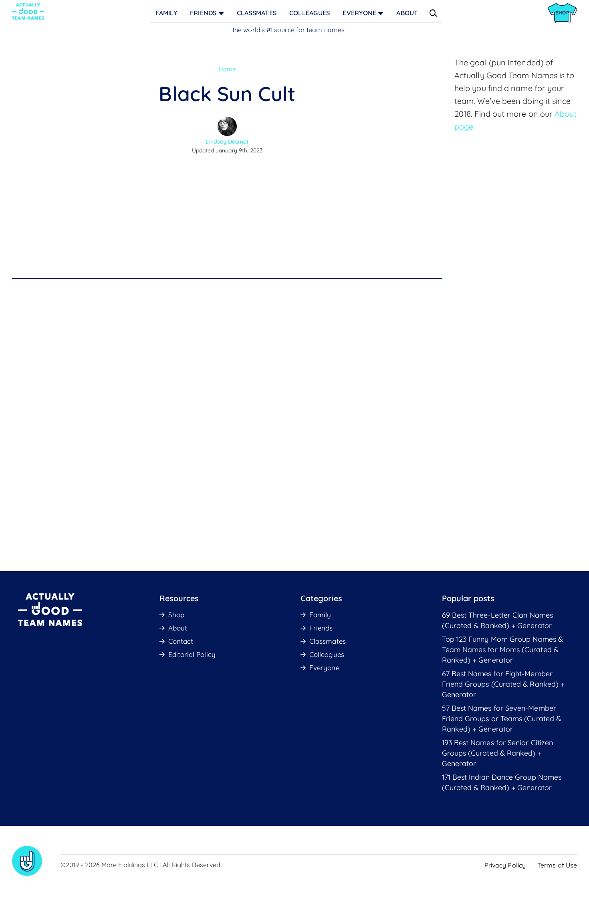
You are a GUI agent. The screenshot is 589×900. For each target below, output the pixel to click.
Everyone (359, 13)
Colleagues (309, 13)
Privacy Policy (505, 865)
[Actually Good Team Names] (28, 11)
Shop (176, 614)
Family (166, 13)
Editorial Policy (192, 654)
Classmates (256, 13)
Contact (181, 641)
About (407, 13)
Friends (203, 13)
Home (227, 69)
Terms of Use (557, 865)
